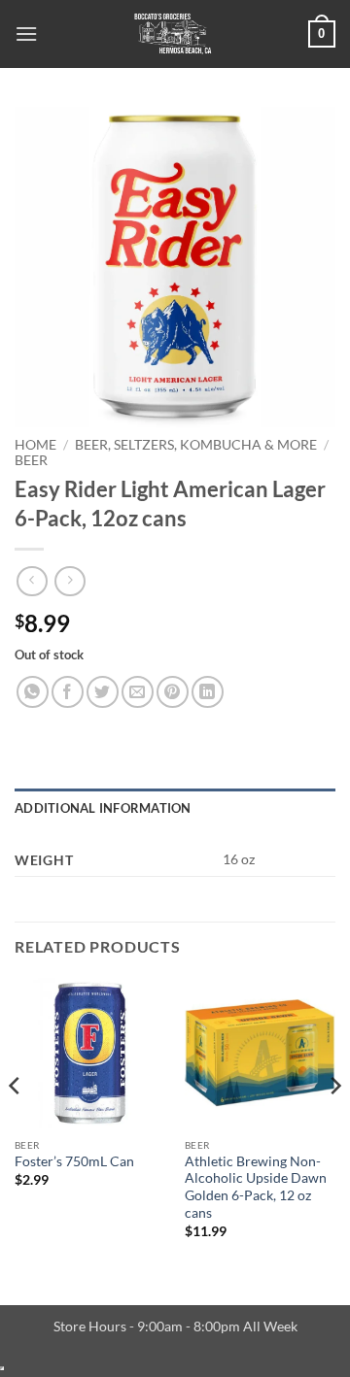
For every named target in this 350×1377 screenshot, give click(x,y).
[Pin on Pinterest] (173, 692)
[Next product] (32, 581)
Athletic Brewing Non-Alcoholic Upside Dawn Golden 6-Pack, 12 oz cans (256, 1187)
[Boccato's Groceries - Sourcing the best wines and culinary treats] (173, 34)
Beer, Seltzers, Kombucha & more (196, 445)
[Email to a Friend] (138, 692)
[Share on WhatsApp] (33, 692)
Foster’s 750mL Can (74, 1161)
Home (35, 445)
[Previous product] (69, 581)
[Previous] (15, 1125)
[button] (26, 33)
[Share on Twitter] (103, 692)
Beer (31, 460)
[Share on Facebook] (68, 692)
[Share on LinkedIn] (208, 692)
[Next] (334, 1125)
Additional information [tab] (103, 808)
